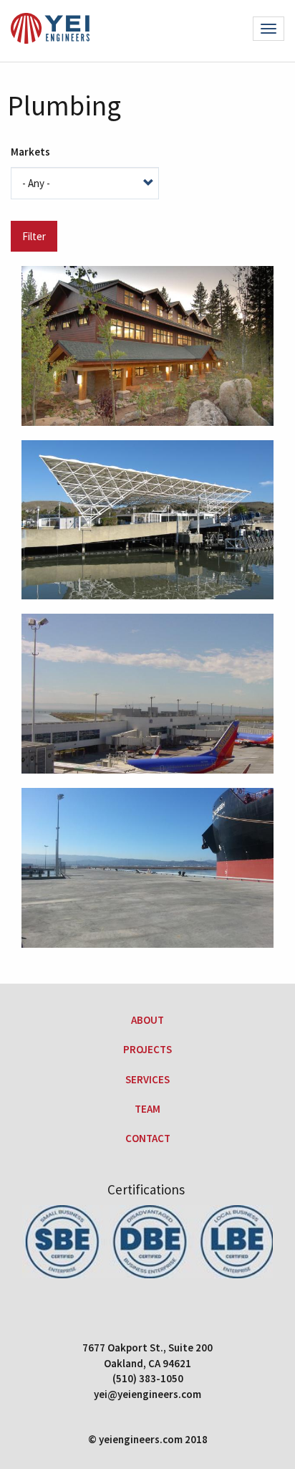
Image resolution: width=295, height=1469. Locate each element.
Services (147, 1079)
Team (147, 1109)
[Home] (50, 31)
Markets (30, 151)
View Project (144, 390)
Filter (34, 236)
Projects (147, 1049)
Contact (147, 1138)
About (147, 1020)
